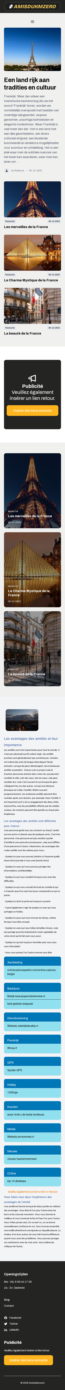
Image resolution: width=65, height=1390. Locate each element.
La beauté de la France (22, 333)
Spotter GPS (14, 1070)
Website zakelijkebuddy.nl (22, 1026)
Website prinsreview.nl (20, 1136)
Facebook (15, 1317)
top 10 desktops (16, 1181)
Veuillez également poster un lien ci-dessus (32, 1191)
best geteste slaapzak (20, 1003)
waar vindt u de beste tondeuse (25, 1114)
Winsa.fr (12, 1048)
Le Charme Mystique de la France (31, 280)
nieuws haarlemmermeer (22, 1159)
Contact (9, 1305)
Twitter (13, 1323)
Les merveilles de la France (26, 227)
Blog (7, 1299)
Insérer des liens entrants (32, 410)
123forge (12, 1092)
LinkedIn (14, 1329)
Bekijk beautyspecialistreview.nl (26, 996)
